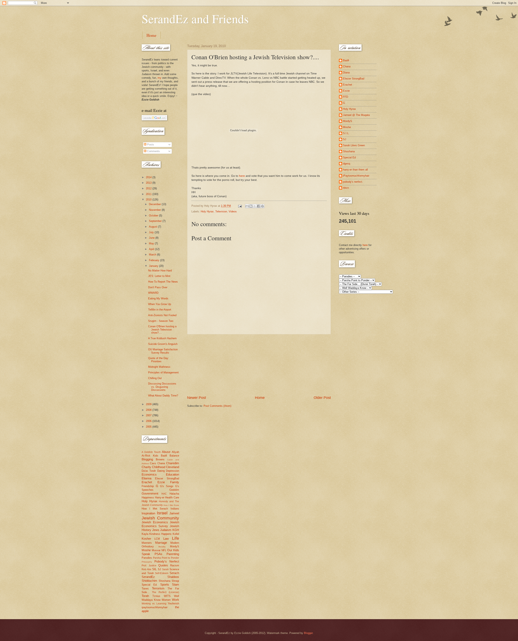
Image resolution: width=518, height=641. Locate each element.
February (154, 260)
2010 (149, 199)
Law (166, 538)
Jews (155, 530)
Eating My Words (158, 298)
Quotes (163, 565)
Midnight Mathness (159, 366)
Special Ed (349, 157)
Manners (147, 542)
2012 (149, 188)
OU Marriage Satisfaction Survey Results (163, 351)
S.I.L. (346, 133)
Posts (150, 144)
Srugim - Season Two (160, 320)
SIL (154, 569)
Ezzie (161, 482)
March (153, 254)
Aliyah (175, 451)
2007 (149, 415)
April (152, 249)
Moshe (146, 550)
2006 (149, 421)
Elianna (146, 478)
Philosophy (147, 562)
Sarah (165, 569)
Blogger (308, 633)
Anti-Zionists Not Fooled (162, 315)
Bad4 (164, 455)
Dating (161, 470)
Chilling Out (155, 378)
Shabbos (173, 576)
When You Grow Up (159, 304)
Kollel (176, 533)
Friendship (148, 486)
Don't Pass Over (157, 287)
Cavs (153, 463)
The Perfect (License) (165, 592)
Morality (162, 547)
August (153, 226)
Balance (174, 455)
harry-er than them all (355, 169)
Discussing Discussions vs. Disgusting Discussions (162, 386)
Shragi (175, 580)
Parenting (173, 554)
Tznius (156, 596)
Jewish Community (160, 518)
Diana (346, 72)
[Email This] (247, 206)
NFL (163, 550)
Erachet (147, 482)
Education (172, 474)
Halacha (174, 493)
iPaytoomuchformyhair (356, 175)
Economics (149, 474)
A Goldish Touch (151, 452)
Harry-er (159, 497)
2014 (149, 177)
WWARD (153, 292)
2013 (149, 182)
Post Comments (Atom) (217, 405)
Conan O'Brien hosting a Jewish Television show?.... (162, 329)
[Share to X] (255, 206)
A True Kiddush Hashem (162, 338)
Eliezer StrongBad (167, 478)
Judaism (165, 530)
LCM (157, 538)
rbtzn (346, 187)
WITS (167, 596)
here (242, 175)
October (154, 215)
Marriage (161, 542)
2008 (149, 409)
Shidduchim (149, 580)
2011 (149, 194)
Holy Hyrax (207, 211)
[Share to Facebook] (259, 206)
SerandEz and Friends (195, 19)
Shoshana (164, 580)
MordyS (174, 546)
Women (166, 599)
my (159, 77)
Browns (160, 459)
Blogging (147, 459)
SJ (159, 569)
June (152, 237)
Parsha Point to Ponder (166, 558)
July (152, 232)
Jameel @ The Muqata (356, 115)
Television (221, 211)
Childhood (158, 467)
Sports (164, 584)
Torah (145, 596)
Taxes (145, 588)
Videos (233, 211)
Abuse (166, 451)
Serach (174, 573)
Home (151, 35)
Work (175, 599)
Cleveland (172, 467)
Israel (162, 513)
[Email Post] (240, 205)
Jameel (174, 513)
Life (175, 538)
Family (174, 482)
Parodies (147, 557)
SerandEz (148, 576)
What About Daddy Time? (163, 395)
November (155, 209)
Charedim (172, 463)
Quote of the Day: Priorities (158, 360)
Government (150, 493)
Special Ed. (149, 584)
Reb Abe (146, 569)
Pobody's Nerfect (166, 561)
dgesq (346, 163)
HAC (164, 494)
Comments (153, 151)
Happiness (148, 497)
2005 (149, 426)
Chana (161, 463)
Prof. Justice (149, 565)
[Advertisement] (259, 365)
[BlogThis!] (251, 206)
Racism (174, 565)
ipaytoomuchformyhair (155, 607)
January (154, 265)
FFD (345, 96)
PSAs (158, 554)
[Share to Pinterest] (262, 206)
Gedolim (174, 489)
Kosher (146, 538)
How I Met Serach (155, 508)
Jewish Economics (155, 522)
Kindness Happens (160, 533)
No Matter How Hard (160, 270)
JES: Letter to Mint (159, 276)
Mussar (156, 550)
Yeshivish (173, 603)
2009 (149, 404)
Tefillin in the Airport (159, 309)
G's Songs (166, 486)
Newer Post (196, 398)
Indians (175, 508)
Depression (172, 470)
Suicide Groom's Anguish (162, 343)
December (155, 204)
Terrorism (158, 588)
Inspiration (148, 513)
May (152, 243)
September (155, 220)
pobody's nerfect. (353, 181)
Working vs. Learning (154, 603)
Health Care (172, 497)
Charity (146, 467)
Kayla (145, 533)
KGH (175, 530)
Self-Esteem (161, 573)
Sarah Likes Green (354, 145)
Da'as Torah (149, 470)
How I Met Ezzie (171, 505)
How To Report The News (163, 281)
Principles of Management (163, 372)
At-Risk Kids (150, 455)
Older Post (322, 398)
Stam (175, 584)
